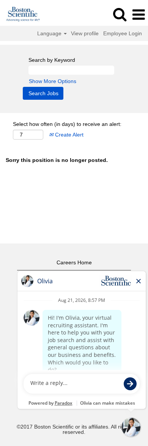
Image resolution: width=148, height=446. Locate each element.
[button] (138, 14)
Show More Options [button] (52, 81)
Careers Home (74, 262)
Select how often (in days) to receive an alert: (67, 124)
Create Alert (68, 135)
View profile (85, 33)
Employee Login (122, 33)
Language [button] (50, 33)
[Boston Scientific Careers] (20, 14)
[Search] (119, 14)
